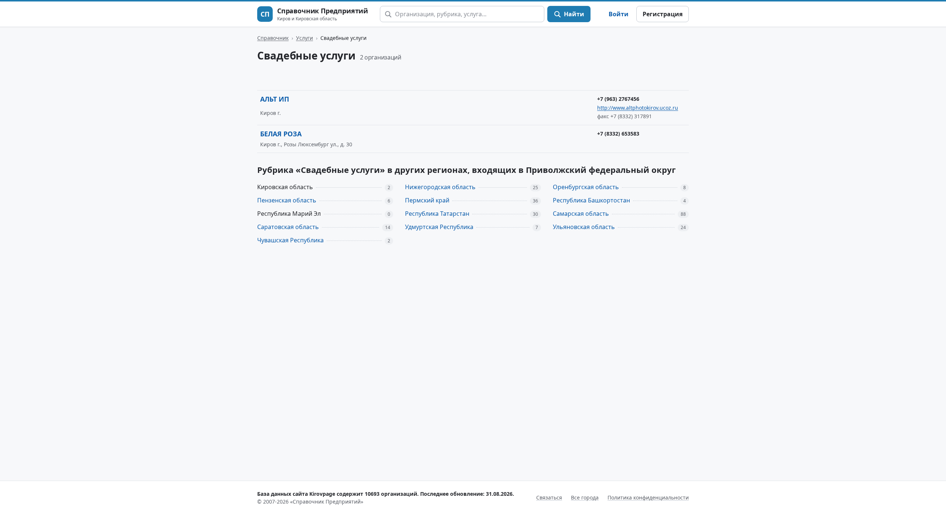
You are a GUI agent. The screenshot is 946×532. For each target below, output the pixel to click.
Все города (585, 497)
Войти (619, 14)
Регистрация (663, 14)
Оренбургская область (586, 187)
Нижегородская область (440, 187)
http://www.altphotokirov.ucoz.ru (637, 107)
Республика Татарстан (437, 213)
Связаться (549, 497)
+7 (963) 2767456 (618, 98)
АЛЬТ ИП (274, 99)
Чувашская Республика (290, 240)
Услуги (304, 37)
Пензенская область (286, 200)
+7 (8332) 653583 (618, 133)
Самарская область (581, 213)
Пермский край (427, 200)
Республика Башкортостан (591, 200)
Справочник (273, 37)
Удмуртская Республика (439, 227)
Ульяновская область (584, 227)
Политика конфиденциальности (648, 497)
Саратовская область (288, 227)
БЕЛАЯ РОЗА (281, 133)
